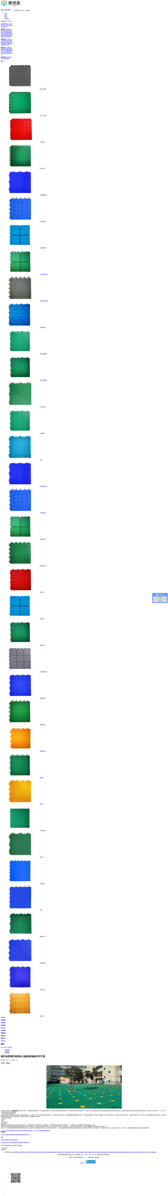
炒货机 (100, 1152)
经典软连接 (5, 49)
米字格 (10, 51)
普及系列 (3, 47)
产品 (6, 14)
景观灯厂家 (74, 1152)
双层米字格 (6, 43)
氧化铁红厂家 (128, 1152)
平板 (6, 53)
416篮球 (3, 45)
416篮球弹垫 (43, 247)
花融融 (9, 50)
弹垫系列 (3, 29)
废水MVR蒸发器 (36, 1152)
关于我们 (7, 18)
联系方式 (3, 1038)
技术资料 (3, 1025)
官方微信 (13, 1145)
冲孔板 (58, 1152)
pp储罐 (134, 1152)
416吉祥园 (42, 539)
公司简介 (8, 1142)
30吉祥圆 (3, 40)
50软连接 (3, 53)
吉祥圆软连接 (43, 195)
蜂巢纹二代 (43, 936)
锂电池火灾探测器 (19, 1152)
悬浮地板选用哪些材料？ (44, 1130)
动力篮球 (7, 45)
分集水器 (12, 1152)
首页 (6, 13)
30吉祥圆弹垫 (5, 35)
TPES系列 (3, 24)
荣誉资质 (3, 1033)
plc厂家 (26, 1152)
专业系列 (3, 39)
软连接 (7, 58)
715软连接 (5, 51)
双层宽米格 (9, 57)
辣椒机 (122, 1152)
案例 (6, 16)
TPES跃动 (42, 142)
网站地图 (90, 1157)
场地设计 (3, 1035)
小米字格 (3, 58)
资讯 (6, 17)
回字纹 (41, 804)
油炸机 (90, 1152)
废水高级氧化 (80, 1152)
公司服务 (3, 1030)
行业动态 (3, 1022)
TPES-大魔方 (43, 89)
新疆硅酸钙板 (105, 1152)
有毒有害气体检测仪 (65, 1152)
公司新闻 (3, 1020)
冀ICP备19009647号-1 (79, 1157)
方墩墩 (10, 43)
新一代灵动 (9, 39)
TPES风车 (4, 26)
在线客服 (3, 1149)
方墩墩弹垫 (43, 327)
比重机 (30, 1152)
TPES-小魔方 (5, 25)
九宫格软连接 (43, 671)
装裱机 (86, 1152)
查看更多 (3, 1017)
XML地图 (96, 1157)
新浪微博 (8, 1145)
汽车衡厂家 (147, 1152)
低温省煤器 (153, 1152)
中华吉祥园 (5, 30)
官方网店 (19, 1145)
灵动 (6, 40)
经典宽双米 (43, 724)
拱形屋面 (46, 1152)
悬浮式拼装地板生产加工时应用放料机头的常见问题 (19, 1130)
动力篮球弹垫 (7, 36)
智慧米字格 (5, 50)
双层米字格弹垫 (6, 33)
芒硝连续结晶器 (140, 1152)
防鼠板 (119, 1152)
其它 (2, 61)
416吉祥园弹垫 (7, 32)
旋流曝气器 (95, 1152)
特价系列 (3, 57)
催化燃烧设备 (52, 1152)
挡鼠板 (111, 1152)
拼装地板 (8, 1063)
